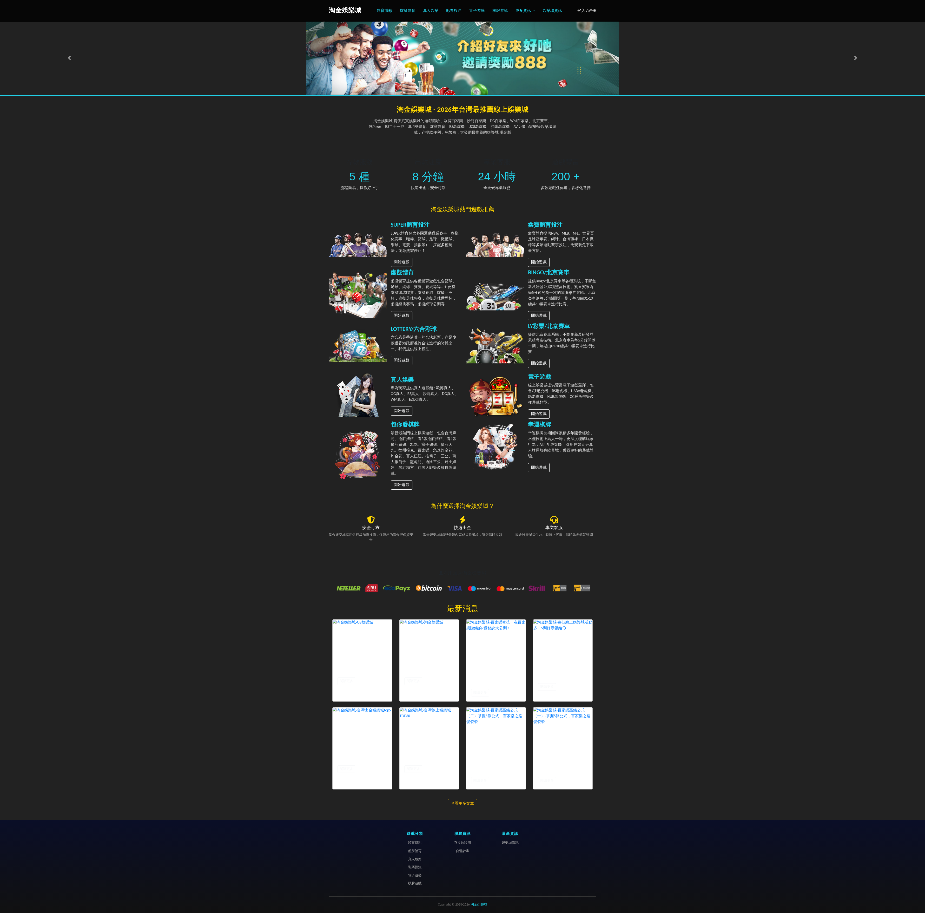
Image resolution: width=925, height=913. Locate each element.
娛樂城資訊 (552, 11)
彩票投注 (454, 11)
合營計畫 (462, 851)
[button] (69, 58)
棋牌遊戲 (500, 11)
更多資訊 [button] (523, 11)
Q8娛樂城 (347, 671)
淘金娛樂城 (416, 671)
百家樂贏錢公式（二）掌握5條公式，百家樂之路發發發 (495, 765)
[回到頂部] (916, 889)
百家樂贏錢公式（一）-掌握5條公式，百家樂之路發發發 (561, 765)
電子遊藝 (477, 11)
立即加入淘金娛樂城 (464, 573)
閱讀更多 (346, 681)
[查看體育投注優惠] (462, 58)
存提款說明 (462, 843)
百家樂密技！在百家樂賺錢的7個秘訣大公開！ (495, 677)
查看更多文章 (462, 804)
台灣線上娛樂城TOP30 (427, 759)
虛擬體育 (407, 11)
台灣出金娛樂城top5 (359, 759)
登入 (581, 11)
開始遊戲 (401, 262)
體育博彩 (384, 11)
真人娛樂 (430, 11)
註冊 (592, 11)
